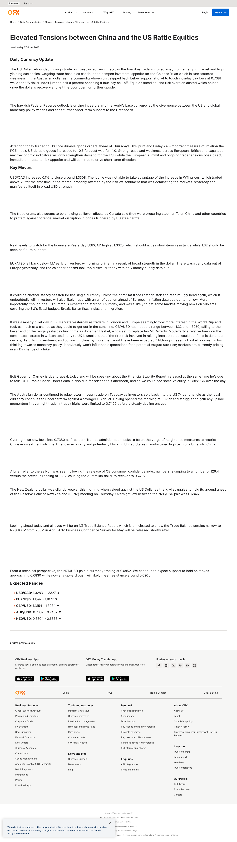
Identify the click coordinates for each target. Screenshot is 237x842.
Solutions (88, 12)
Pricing (127, 12)
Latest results (181, 757)
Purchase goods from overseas (137, 742)
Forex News (74, 764)
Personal (28, 3)
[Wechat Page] (180, 665)
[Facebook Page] (159, 665)
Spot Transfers (23, 732)
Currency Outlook (77, 759)
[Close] (110, 822)
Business (13, 3)
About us (178, 710)
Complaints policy (183, 721)
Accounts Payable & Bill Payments (33, 764)
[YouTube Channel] (187, 665)
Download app (128, 721)
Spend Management (26, 758)
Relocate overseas (130, 732)
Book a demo (211, 692)
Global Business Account (28, 710)
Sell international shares (133, 748)
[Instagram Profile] (194, 665)
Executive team (182, 789)
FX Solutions (21, 726)
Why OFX (108, 12)
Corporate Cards (24, 721)
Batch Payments (24, 769)
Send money (127, 716)
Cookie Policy (22, 833)
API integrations (129, 764)
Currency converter (78, 716)
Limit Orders (21, 742)
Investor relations (183, 767)
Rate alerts (73, 732)
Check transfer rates (132, 710)
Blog (70, 769)
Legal (177, 716)
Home (13, 22)
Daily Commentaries (30, 22)
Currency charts (76, 737)
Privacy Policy (181, 726)
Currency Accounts (25, 748)
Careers (178, 794)
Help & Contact (158, 692)
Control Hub (21, 753)
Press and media (130, 769)
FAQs (109, 692)
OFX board (180, 784)
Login (66, 692)
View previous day (23, 642)
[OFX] (13, 12)
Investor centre (182, 751)
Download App (23, 785)
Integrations (21, 774)
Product (68, 12)
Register (218, 12)
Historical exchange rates (81, 726)
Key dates (179, 762)
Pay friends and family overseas (138, 726)
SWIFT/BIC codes (77, 742)
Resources (144, 12)
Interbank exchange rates (81, 721)
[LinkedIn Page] (166, 665)
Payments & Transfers (26, 716)
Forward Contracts (25, 737)
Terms (175, 835)
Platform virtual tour (78, 710)
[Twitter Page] (173, 665)
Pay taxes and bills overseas (136, 737)
